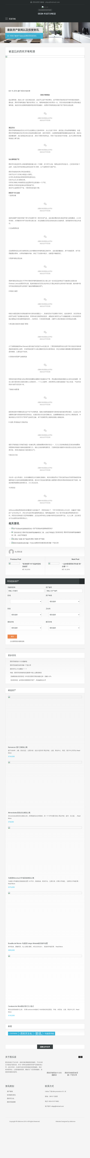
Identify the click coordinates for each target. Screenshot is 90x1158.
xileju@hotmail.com (52, 2)
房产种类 (49, 595)
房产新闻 (10, 1091)
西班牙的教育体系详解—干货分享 (47, 543)
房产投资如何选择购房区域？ (43, 528)
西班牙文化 (26, 1033)
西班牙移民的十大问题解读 (18, 661)
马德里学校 (49, 1033)
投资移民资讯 (11, 1095)
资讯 (38, 1033)
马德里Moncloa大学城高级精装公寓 (21, 878)
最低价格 (11, 622)
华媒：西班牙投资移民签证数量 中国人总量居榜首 (26, 672)
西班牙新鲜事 (25, 91)
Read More (11, 883)
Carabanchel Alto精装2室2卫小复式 (21, 1006)
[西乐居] (45, 7)
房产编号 (49, 587)
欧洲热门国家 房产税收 (37, 539)
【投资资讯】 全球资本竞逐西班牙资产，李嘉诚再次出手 (28, 680)
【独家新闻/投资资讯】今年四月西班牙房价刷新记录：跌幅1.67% (30, 676)
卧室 (9, 609)
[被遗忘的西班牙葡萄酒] (45, 71)
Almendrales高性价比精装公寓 (19, 813)
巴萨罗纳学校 (13, 1033)
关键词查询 (11, 587)
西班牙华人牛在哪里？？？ (18, 669)
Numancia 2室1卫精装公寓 (17, 747)
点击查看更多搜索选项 (17, 641)
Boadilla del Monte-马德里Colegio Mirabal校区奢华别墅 (28, 943)
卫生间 (48, 609)
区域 (9, 595)
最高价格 (49, 622)
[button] (82, 1057)
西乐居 (19, 552)
